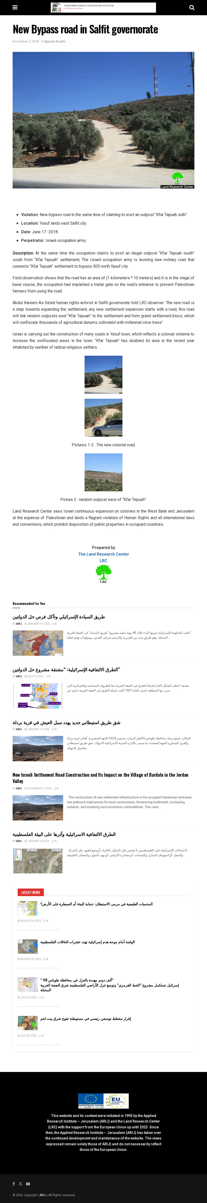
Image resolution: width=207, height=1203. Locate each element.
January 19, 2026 (38, 624)
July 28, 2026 (28, 1036)
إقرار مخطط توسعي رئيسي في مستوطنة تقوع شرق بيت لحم (85, 1018)
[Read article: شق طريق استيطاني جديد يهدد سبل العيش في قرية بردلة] (38, 748)
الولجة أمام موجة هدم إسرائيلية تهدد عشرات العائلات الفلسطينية (87, 941)
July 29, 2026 (28, 997)
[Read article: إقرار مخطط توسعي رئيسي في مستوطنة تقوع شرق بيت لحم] (28, 1023)
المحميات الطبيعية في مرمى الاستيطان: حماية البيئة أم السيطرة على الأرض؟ (96, 903)
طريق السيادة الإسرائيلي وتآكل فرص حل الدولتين (62, 616)
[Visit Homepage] (103, 8)
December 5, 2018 (26, 41)
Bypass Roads (54, 41)
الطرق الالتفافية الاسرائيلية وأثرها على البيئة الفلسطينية (64, 834)
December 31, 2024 (39, 788)
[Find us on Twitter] (20, 1184)
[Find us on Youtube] (28, 1184)
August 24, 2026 (30, 921)
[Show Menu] (15, 7)
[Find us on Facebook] (14, 1184)
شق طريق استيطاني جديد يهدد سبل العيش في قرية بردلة (66, 722)
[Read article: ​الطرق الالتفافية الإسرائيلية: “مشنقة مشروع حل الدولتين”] (38, 696)
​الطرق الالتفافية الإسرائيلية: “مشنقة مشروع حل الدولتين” (66, 669)
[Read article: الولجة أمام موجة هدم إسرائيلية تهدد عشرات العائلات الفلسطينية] (28, 946)
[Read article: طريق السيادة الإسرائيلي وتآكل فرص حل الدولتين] (38, 643)
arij (19, 624)
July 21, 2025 (35, 676)
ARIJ (43, 1195)
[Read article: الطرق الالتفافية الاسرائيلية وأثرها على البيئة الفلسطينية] (38, 860)
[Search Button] (191, 7)
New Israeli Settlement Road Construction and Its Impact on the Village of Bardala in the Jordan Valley (100, 777)
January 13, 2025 (38, 729)
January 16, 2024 (38, 841)
